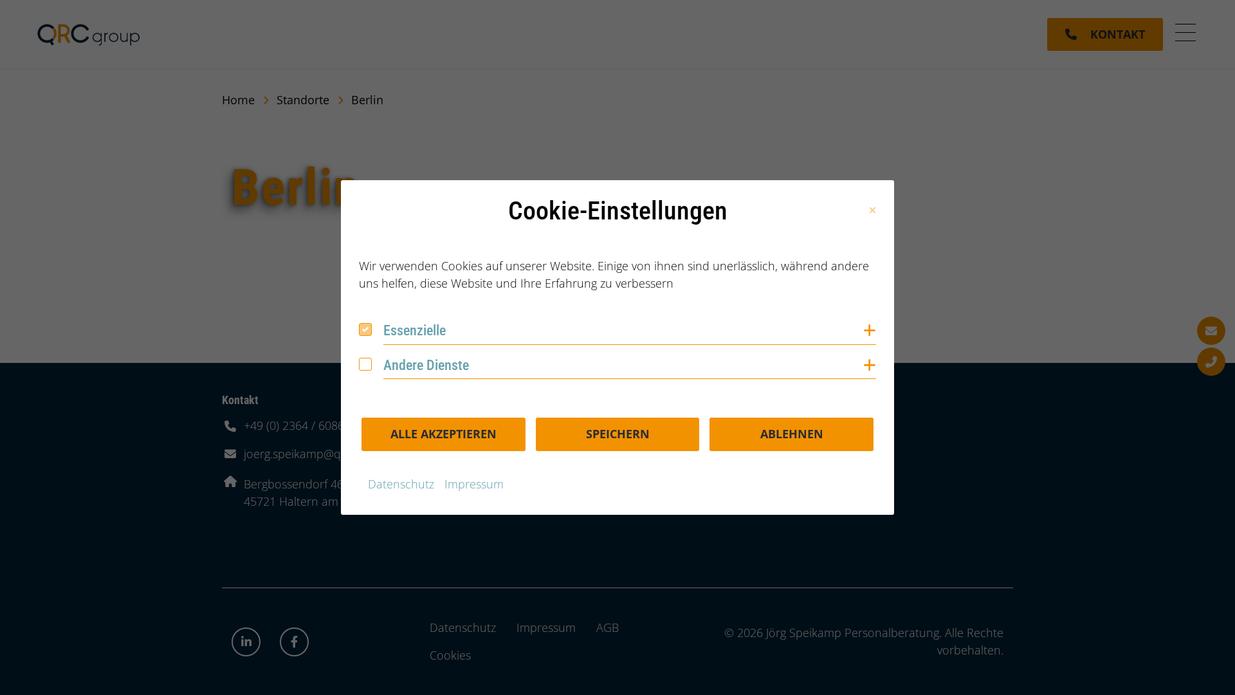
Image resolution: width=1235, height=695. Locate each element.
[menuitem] (401, 484)
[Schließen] (872, 210)
